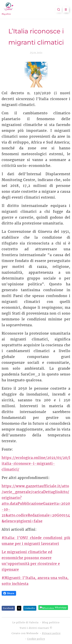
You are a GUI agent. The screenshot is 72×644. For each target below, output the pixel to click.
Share (10, 593)
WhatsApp (61, 607)
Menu (66, 9)
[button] (58, 9)
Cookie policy (36, 638)
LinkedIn (30, 608)
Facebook (8, 608)
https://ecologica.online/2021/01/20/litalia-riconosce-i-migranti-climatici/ (36, 463)
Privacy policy (51, 633)
